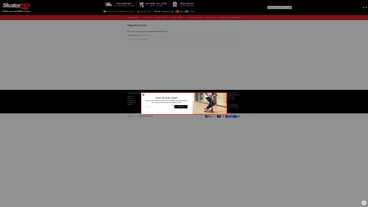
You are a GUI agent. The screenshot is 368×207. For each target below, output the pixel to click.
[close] (143, 95)
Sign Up (181, 107)
